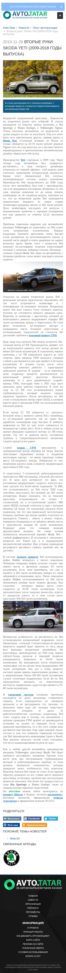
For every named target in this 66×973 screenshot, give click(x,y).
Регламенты (33, 912)
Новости (24, 27)
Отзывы (33, 916)
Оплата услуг (33, 956)
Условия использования (33, 952)
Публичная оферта (33, 948)
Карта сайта (33, 940)
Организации (33, 904)
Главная (33, 896)
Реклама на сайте (33, 944)
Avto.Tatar (9, 27)
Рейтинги (33, 908)
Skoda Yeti (15, 838)
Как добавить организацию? (33, 936)
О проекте (33, 928)
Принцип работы (33, 932)
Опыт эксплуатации (45, 27)
